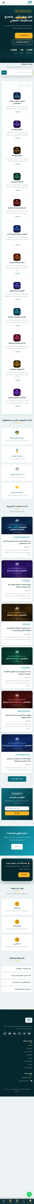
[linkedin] (15, 1034)
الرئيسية (30, 1045)
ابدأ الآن (17, 846)
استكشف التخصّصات (22, 42)
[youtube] (10, 1034)
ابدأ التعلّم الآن (23, 35)
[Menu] (3, 2)
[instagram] (19, 1034)
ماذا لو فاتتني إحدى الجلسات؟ (21, 982)
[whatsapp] (5, 1034)
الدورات (23, 1201)
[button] (3, 1201)
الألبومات (17, 1201)
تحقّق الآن (17, 813)
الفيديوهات (29, 1055)
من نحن (30, 1058)
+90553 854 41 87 (25, 1077)
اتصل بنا (30, 1064)
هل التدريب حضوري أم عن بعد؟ (21, 975)
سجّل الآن (24, 874)
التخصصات (29, 1048)
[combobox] (18, 72)
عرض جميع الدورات (17, 779)
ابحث (4, 72)
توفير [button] (10, 1201)
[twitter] (24, 1034)
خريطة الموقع (28, 1067)
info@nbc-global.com (24, 1081)
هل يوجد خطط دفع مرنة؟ (23, 989)
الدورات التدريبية (28, 1051)
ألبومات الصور (28, 1061)
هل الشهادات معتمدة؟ (23, 969)
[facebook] (29, 1034)
